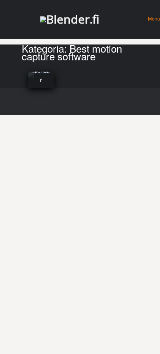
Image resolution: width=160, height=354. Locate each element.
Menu (154, 18)
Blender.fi (72, 19)
